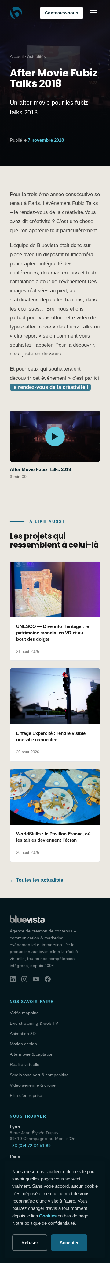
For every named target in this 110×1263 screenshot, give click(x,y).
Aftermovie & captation (31, 1054)
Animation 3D (23, 1033)
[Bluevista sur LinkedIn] (13, 979)
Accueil (17, 56)
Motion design (23, 1043)
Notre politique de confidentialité (43, 1223)
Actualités (36, 56)
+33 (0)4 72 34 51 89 (30, 1145)
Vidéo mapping (24, 1012)
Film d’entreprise (26, 1095)
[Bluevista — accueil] (16, 13)
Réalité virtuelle (24, 1064)
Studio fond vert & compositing (39, 1074)
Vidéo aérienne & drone (33, 1085)
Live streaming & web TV (34, 1023)
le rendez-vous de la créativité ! (50, 387)
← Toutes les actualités (36, 880)
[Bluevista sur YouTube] (36, 979)
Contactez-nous (61, 12)
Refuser (29, 1242)
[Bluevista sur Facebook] (48, 979)
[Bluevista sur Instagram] (24, 979)
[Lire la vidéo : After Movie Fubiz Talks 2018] (55, 436)
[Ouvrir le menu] (93, 12)
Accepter (69, 1242)
